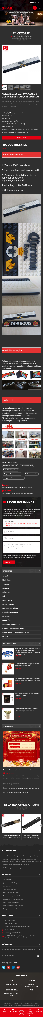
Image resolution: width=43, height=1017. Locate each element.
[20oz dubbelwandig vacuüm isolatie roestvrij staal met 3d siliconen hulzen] (8, 684)
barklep (5, 596)
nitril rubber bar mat (9, 889)
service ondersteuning (31, 985)
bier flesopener (7, 880)
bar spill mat (7, 886)
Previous (3, 825)
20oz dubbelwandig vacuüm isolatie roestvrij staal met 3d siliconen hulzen (28, 680)
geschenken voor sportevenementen (15, 632)
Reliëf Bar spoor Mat (31, 474)
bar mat (20, 36)
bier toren (5, 636)
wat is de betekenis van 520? (18, 793)
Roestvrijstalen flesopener (11, 902)
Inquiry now (21, 138)
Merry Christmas (14, 784)
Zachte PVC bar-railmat (17, 165)
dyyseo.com (35, 1006)
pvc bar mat (28, 36)
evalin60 (12, 930)
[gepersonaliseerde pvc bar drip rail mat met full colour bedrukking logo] (31, 823)
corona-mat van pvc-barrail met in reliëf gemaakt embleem (21, 524)
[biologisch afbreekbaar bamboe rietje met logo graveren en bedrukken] (8, 714)
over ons (31, 981)
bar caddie (6, 616)
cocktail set (6, 592)
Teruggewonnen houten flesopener (14, 909)
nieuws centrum (11, 990)
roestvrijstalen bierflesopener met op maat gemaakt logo (21, 856)
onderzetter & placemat (11, 624)
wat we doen (11, 984)
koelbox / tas (6, 620)
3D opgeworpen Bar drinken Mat (13, 899)
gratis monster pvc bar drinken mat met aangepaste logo (18, 493)
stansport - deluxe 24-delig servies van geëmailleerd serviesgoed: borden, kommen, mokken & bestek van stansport (27, 651)
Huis (14, 36)
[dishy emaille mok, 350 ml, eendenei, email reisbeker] (8, 699)
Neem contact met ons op (11, 994)
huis (11, 981)
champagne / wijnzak (10, 608)
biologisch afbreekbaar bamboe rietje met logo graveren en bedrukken (26, 711)
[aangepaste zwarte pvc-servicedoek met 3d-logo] (11, 823)
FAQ (31, 990)
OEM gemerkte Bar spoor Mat (12, 474)
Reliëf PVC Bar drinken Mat (11, 893)
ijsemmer (5, 588)
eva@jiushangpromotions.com (20, 927)
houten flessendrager (10, 612)
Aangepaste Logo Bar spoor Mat (13, 478)
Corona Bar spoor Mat (10, 466)
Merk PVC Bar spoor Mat (10, 470)
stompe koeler (7, 600)
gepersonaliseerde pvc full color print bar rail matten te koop (18, 488)
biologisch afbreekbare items (13, 628)
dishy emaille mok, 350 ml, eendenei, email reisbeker (28, 695)
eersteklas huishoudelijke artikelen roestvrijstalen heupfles (27, 665)
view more (18, 656)
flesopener (6, 584)
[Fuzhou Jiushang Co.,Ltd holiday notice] (21, 749)
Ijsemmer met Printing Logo (11, 883)
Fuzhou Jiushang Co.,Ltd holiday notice (17, 770)
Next (40, 825)
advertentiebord (8, 604)
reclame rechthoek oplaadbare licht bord (16, 865)
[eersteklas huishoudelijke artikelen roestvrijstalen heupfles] (8, 669)
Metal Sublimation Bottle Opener (13, 906)
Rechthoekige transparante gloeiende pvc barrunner (19, 868)
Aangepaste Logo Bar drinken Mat (13, 896)
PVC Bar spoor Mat (27, 466)
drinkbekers (6, 580)
